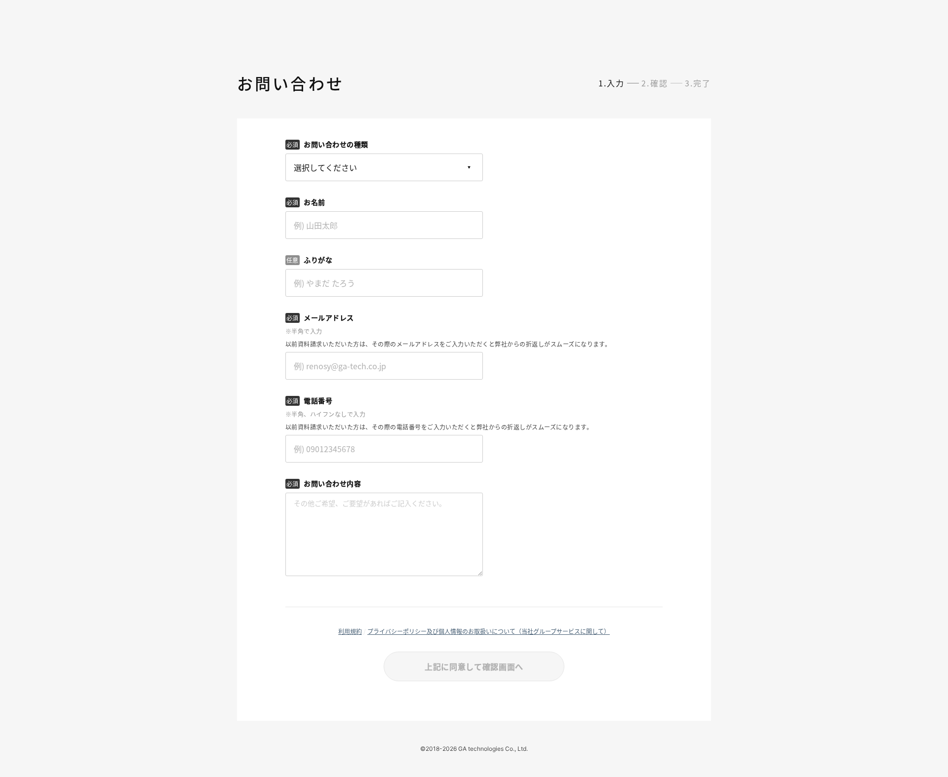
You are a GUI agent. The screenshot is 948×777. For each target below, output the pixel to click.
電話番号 (318, 400)
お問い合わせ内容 (332, 483)
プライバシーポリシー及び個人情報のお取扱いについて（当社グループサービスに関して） (488, 631)
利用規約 (350, 631)
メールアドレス (329, 317)
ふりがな (318, 260)
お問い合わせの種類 (336, 144)
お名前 (314, 202)
